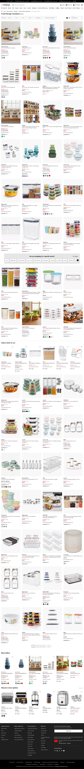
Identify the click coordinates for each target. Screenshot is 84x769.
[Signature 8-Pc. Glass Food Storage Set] (11, 426)
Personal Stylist (30, 741)
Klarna (2, 730)
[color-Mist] (2, 487)
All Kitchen (16, 11)
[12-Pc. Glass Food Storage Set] (11, 112)
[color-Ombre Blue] (43, 57)
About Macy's (43, 728)
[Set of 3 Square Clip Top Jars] (73, 426)
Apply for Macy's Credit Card (20, 728)
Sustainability (43, 747)
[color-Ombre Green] (45, 57)
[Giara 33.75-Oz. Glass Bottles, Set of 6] (31, 464)
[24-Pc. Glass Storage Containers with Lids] (52, 313)
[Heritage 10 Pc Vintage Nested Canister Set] (52, 228)
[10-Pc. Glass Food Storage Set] (31, 313)
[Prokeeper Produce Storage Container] (73, 578)
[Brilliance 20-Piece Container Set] (31, 501)
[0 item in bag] (82, 5)
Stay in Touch (30, 744)
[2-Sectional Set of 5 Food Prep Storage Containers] (31, 426)
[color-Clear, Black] (49, 337)
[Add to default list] (12, 347)
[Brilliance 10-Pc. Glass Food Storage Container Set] (52, 112)
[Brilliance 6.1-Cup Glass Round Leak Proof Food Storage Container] (11, 386)
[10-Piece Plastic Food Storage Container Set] (76, 663)
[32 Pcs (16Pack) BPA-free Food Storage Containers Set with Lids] (73, 228)
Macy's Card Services (18, 737)
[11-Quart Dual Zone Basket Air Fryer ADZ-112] (21, 698)
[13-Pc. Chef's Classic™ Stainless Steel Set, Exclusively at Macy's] (76, 698)
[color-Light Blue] (4, 97)
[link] (11, 52)
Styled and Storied (44, 749)
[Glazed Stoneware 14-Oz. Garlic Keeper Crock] (73, 541)
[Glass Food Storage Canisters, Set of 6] (73, 464)
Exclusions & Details (62, 743)
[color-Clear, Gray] (51, 337)
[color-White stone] (4, 449)
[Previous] (2, 33)
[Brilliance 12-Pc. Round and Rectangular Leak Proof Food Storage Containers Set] (73, 112)
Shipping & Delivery (4, 739)
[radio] (2, 58)
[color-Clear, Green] (47, 337)
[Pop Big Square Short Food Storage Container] (49, 353)
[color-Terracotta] (47, 57)
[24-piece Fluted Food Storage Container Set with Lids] (31, 386)
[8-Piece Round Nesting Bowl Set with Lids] (52, 33)
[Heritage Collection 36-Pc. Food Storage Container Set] (31, 151)
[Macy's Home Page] (5, 5)
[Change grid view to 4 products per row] (67, 18)
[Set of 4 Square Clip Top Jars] (11, 578)
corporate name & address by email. (61, 766)
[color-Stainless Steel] (2, 716)
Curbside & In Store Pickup (32, 728)
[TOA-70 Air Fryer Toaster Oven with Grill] (7, 698)
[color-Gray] (25, 411)
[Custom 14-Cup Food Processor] (35, 698)
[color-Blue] (66, 57)
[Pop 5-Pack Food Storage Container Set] (11, 277)
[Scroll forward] (78, 260)
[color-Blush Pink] (43, 337)
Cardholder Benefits (18, 730)
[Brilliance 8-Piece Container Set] (31, 578)
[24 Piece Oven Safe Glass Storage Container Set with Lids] (52, 190)
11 (48, 646)
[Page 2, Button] (51, 646)
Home (5, 11)
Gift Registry (30, 755)
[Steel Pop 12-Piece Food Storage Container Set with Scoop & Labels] (73, 501)
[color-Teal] (43, 214)
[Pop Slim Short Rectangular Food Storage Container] (31, 228)
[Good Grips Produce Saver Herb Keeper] (63, 353)
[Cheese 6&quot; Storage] (73, 277)
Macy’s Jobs (43, 740)
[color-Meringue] (64, 563)
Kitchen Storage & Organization (24, 11)
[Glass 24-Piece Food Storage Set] (11, 72)
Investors (42, 735)
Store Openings (30, 748)
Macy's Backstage (31, 735)
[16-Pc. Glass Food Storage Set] (73, 33)
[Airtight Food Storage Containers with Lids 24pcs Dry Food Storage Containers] (31, 112)
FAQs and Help (4, 728)
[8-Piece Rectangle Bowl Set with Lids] (52, 151)
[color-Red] (4, 57)
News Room (43, 743)
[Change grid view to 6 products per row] (69, 17)
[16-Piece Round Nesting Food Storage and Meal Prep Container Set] (52, 578)
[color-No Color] (43, 94)
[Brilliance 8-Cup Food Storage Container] (11, 541)
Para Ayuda (3, 735)
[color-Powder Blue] (45, 337)
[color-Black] (27, 411)
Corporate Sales (44, 730)
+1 (53, 213)
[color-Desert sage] (2, 449)
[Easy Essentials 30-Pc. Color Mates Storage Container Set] (52, 426)
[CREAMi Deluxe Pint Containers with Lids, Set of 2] (73, 619)
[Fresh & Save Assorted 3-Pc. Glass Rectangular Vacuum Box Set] (52, 501)
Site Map (42, 745)
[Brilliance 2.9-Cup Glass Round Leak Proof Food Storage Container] (11, 190)
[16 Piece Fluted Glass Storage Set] (11, 33)
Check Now (69, 743)
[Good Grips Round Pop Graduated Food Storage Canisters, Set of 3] (11, 313)
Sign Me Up (68, 730)
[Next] (19, 33)
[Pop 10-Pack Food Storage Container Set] (31, 72)
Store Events (30, 746)
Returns (2, 737)
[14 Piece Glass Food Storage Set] (11, 464)
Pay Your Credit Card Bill (19, 739)
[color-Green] (2, 57)
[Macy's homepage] (2, 11)
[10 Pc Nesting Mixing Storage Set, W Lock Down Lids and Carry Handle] (31, 541)
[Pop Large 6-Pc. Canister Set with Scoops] (35, 353)
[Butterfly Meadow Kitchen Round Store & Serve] (11, 619)
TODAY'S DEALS (9, 1)
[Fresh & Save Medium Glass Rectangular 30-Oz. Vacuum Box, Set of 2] (73, 313)
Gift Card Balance (18, 735)
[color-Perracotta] (4, 487)
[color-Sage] (10, 487)
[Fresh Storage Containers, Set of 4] (52, 619)
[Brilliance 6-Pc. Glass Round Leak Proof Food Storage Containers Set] (73, 72)
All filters (76, 256)
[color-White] (66, 563)
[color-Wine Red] (49, 57)
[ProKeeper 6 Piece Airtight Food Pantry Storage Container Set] (11, 151)
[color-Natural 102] (45, 94)
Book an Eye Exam (31, 750)
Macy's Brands (30, 737)
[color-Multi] (43, 604)
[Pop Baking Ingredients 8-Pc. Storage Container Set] (31, 190)
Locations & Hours (31, 730)
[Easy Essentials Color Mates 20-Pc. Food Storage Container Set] (73, 151)
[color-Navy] (6, 487)
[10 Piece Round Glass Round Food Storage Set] (21, 353)
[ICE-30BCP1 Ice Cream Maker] (63, 698)
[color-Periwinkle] (47, 214)
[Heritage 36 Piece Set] (31, 33)
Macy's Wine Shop (31, 739)
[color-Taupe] (2, 97)
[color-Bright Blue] (45, 175)
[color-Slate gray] (51, 214)
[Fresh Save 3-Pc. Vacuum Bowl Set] (73, 386)
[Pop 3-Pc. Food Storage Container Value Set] (11, 228)
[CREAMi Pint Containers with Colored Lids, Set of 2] (52, 277)
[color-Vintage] (2, 526)
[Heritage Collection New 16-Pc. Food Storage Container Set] (11, 501)
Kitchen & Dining (10, 11)
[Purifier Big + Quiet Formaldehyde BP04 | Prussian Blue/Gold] (49, 698)
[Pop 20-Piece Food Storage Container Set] (73, 190)
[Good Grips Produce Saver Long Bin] (52, 464)
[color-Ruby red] (45, 214)
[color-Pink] (27, 176)
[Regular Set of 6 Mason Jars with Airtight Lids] (52, 386)
